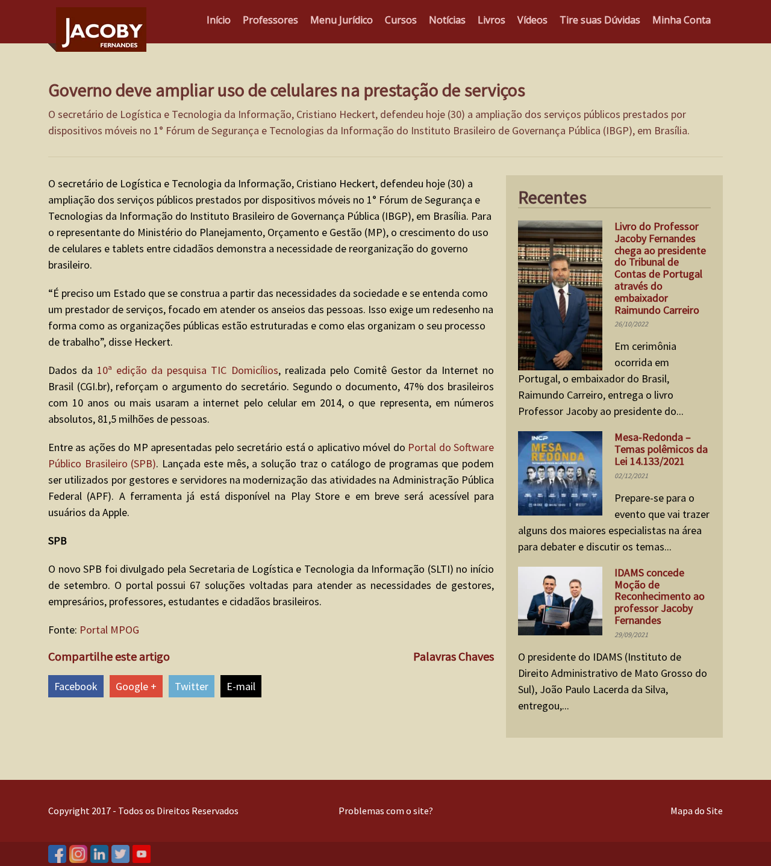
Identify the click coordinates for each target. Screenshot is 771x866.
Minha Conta (681, 19)
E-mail (240, 686)
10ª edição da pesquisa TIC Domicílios (187, 370)
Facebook (76, 686)
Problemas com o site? (386, 811)
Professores (270, 19)
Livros (491, 19)
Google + (136, 686)
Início (219, 19)
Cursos (401, 19)
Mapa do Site (696, 811)
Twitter (191, 686)
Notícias (447, 19)
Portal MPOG (109, 630)
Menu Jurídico (341, 19)
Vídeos (532, 19)
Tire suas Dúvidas (600, 19)
